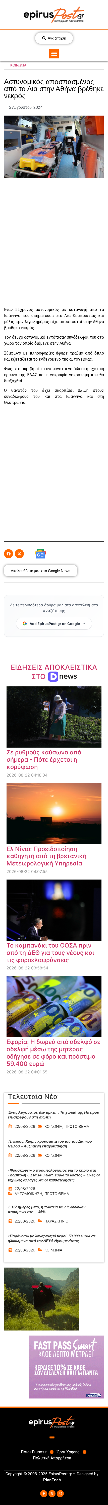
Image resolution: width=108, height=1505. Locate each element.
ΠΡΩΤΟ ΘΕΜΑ (77, 1126)
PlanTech (52, 1480)
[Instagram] (60, 1493)
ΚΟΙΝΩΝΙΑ (18, 65)
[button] (54, 53)
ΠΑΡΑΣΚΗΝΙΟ (56, 1221)
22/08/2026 (25, 1126)
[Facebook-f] (43, 1493)
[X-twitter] (52, 1493)
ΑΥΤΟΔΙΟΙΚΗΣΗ (28, 1193)
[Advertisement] (54, 242)
